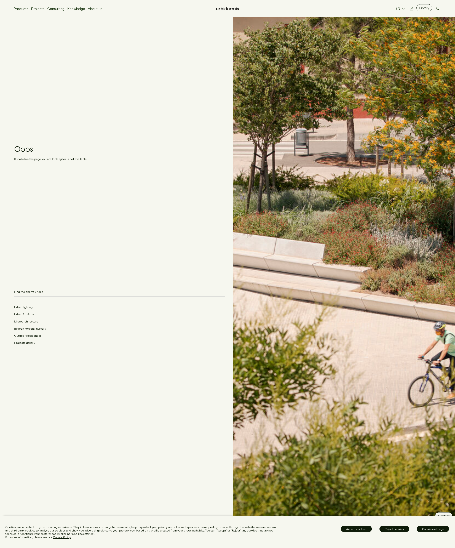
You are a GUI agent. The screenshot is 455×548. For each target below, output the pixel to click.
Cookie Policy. (62, 537)
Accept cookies (356, 529)
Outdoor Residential (27, 335)
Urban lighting (23, 307)
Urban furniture (24, 314)
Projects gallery (24, 342)
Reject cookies (394, 529)
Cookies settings (433, 529)
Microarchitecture (26, 321)
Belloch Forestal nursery (30, 328)
